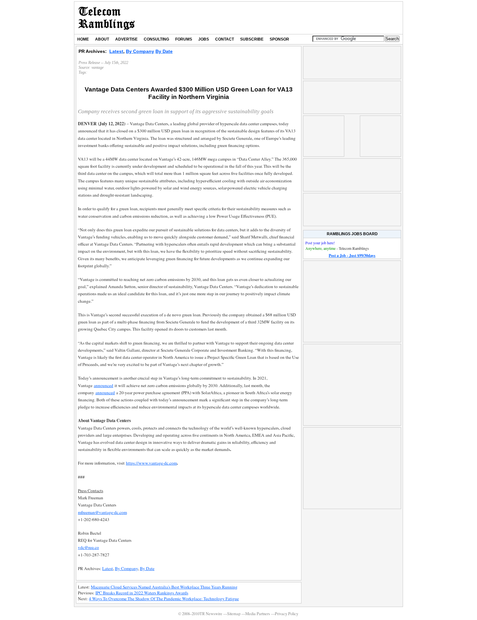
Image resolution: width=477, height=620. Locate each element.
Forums (183, 39)
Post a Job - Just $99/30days (352, 255)
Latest (116, 51)
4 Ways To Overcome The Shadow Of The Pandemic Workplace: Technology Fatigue (164, 599)
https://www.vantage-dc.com (151, 463)
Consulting (156, 39)
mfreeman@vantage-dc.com (102, 512)
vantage (98, 67)
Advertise (126, 39)
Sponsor (279, 39)
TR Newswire (107, 18)
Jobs (203, 39)
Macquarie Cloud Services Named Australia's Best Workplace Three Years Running (164, 587)
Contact (224, 39)
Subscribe (251, 39)
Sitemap (233, 613)
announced (103, 385)
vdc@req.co (88, 547)
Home (83, 39)
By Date (164, 51)
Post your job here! (320, 242)
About (102, 39)
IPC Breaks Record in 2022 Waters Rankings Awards (141, 593)
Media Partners (257, 613)
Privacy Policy (286, 613)
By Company (140, 51)
